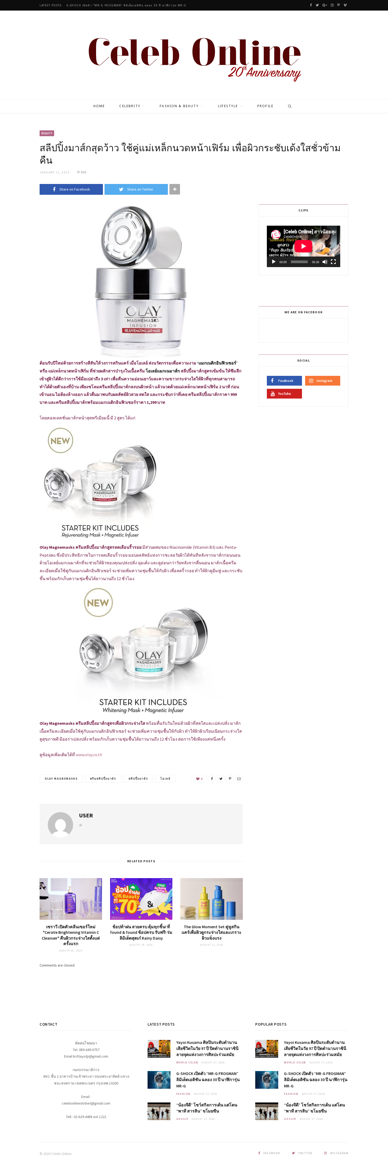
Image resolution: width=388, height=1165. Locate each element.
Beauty (46, 133)
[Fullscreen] (333, 261)
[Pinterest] (230, 779)
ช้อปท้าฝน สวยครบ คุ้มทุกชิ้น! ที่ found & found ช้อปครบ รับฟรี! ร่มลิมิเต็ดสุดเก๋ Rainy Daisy (141, 932)
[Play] (273, 261)
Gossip (182, 1119)
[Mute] (325, 261)
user (86, 815)
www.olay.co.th (89, 754)
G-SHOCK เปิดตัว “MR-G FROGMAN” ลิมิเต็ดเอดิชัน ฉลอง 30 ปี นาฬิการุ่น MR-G (126, 5)
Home (99, 106)
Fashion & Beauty (179, 106)
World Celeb (187, 1062)
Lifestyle (228, 106)
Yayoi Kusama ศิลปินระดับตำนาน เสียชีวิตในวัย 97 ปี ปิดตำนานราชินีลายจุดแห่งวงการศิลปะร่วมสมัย (207, 1048)
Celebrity (129, 106)
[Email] (239, 779)
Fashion (183, 1094)
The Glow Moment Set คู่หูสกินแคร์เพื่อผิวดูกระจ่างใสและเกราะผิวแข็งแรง (212, 932)
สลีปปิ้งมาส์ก (138, 778)
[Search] (288, 106)
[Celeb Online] (194, 55)
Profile (265, 106)
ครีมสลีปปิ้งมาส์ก (103, 778)
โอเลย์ (165, 778)
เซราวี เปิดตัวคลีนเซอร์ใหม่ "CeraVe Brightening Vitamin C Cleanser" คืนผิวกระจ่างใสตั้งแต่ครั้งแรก (71, 935)
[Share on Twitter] (221, 779)
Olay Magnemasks (61, 778)
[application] (303, 246)
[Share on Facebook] (212, 779)
